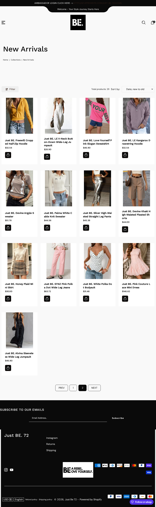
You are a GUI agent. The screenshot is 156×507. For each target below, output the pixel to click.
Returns (50, 444)
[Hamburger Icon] (3, 22)
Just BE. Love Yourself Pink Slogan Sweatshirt (97, 116)
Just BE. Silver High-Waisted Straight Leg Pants (97, 188)
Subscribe (118, 418)
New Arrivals (28, 60)
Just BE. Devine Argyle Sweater (19, 188)
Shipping (51, 450)
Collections (16, 60)
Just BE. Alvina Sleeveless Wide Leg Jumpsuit (19, 330)
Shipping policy (45, 499)
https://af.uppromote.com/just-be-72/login (97, 3)
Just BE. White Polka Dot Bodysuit (97, 261)
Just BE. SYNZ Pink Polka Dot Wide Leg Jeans (58, 261)
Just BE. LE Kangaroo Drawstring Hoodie (136, 116)
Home (5, 60)
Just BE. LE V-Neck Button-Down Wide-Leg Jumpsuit (58, 116)
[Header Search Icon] (143, 22)
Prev (62, 387)
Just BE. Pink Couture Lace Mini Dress (136, 261)
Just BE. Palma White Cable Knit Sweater (58, 188)
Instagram (52, 438)
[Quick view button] (8, 155)
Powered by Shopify (91, 499)
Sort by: (115, 89)
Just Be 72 (71, 499)
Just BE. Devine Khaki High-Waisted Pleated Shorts (136, 188)
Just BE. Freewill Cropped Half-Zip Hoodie (19, 116)
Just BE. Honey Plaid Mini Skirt (19, 261)
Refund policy (31, 499)
